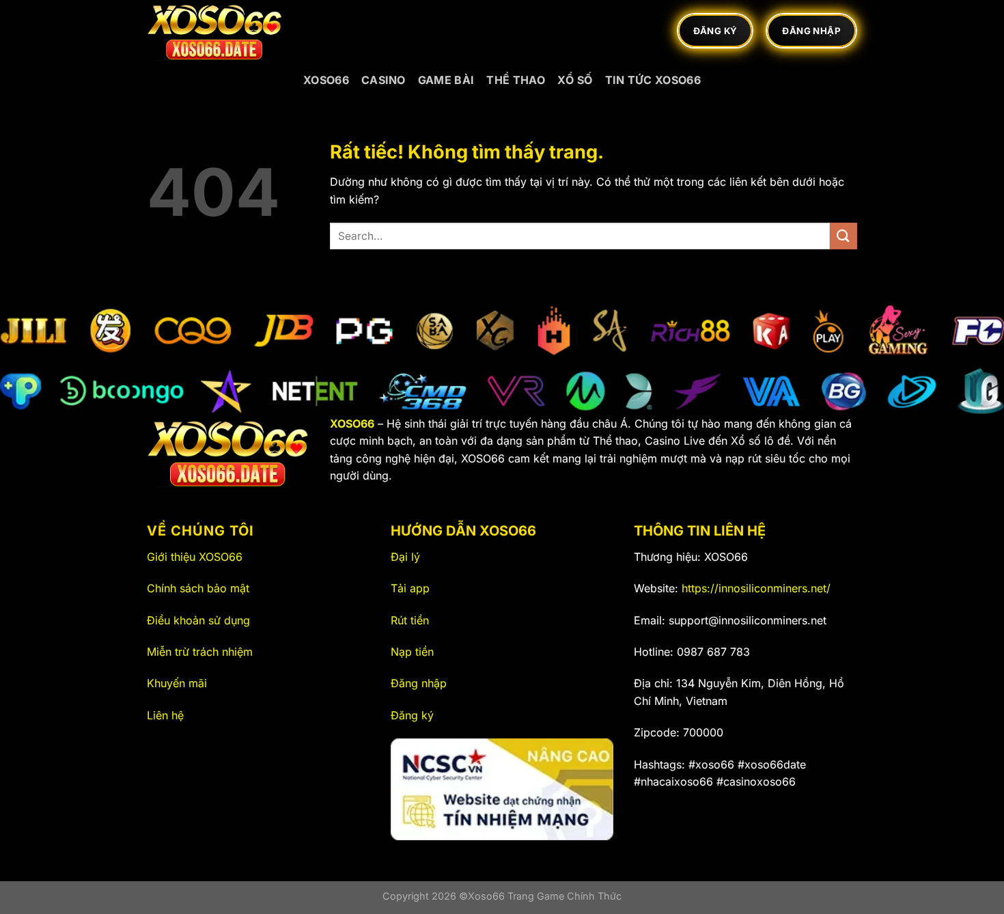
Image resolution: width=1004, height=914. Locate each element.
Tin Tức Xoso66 (653, 80)
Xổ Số (575, 80)
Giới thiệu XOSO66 (194, 557)
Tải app (410, 588)
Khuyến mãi (177, 683)
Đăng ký (412, 715)
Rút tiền (410, 620)
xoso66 (326, 80)
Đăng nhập (419, 683)
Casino (383, 80)
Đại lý (405, 557)
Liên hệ (165, 715)
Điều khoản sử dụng (198, 620)
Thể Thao (515, 80)
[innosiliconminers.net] (215, 30)
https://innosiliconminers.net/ (756, 588)
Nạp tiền (412, 652)
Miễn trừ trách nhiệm (200, 652)
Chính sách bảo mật (198, 588)
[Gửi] (843, 236)
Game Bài (446, 80)
